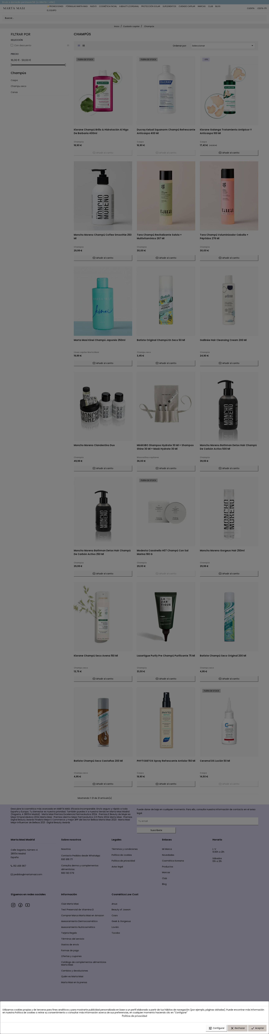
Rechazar (237, 1028)
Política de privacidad (134, 1015)
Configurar (216, 1028)
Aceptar (257, 1028)
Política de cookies (25, 1012)
